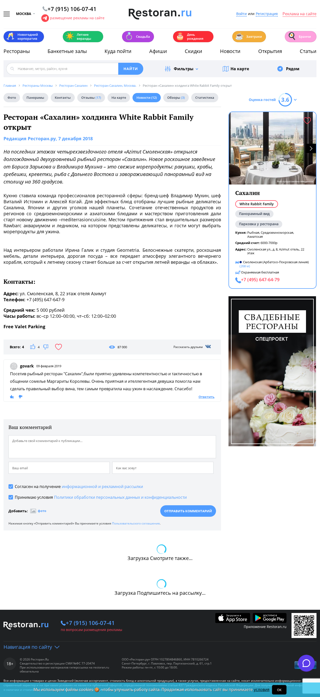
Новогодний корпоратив (22, 36)
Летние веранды (78, 36)
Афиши (158, 51)
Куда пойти (118, 51)
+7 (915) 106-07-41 (90, 623)
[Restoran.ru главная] (160, 14)
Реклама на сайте (299, 14)
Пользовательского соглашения (136, 523)
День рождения (189, 36)
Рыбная (253, 232)
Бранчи (299, 36)
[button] (311, 148)
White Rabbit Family (257, 204)
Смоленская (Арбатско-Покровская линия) (276, 262)
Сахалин (247, 193)
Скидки (193, 51)
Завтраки (248, 36)
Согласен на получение (79, 486)
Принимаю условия (101, 497)
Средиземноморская (277, 232)
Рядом (293, 69)
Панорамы (35, 97)
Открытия (270, 51)
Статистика (204, 97)
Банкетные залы (67, 51)
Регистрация (267, 14)
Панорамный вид (254, 213)
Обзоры (176, 97)
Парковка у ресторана (258, 224)
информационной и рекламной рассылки (102, 486)
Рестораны (17, 51)
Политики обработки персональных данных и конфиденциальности (120, 497)
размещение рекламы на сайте (77, 18)
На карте (239, 69)
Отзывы (91, 97)
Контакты (63, 97)
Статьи (308, 51)
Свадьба (137, 36)
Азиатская (255, 236)
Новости (230, 51)
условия (262, 689)
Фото (12, 97)
